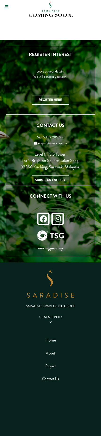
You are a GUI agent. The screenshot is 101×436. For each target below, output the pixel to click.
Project (50, 366)
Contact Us (50, 378)
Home (50, 340)
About (50, 353)
